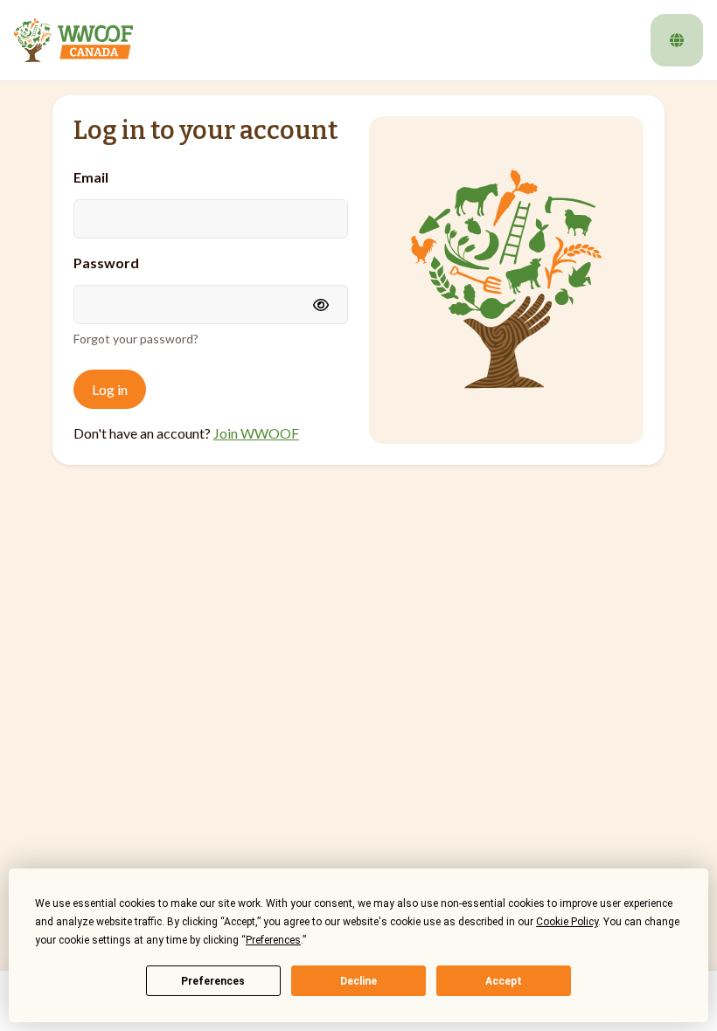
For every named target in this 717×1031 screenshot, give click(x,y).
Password (106, 262)
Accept (503, 981)
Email (90, 177)
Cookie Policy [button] (567, 922)
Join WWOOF (256, 433)
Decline (358, 981)
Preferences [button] (273, 940)
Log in (110, 389)
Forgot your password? (135, 338)
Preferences (213, 981)
